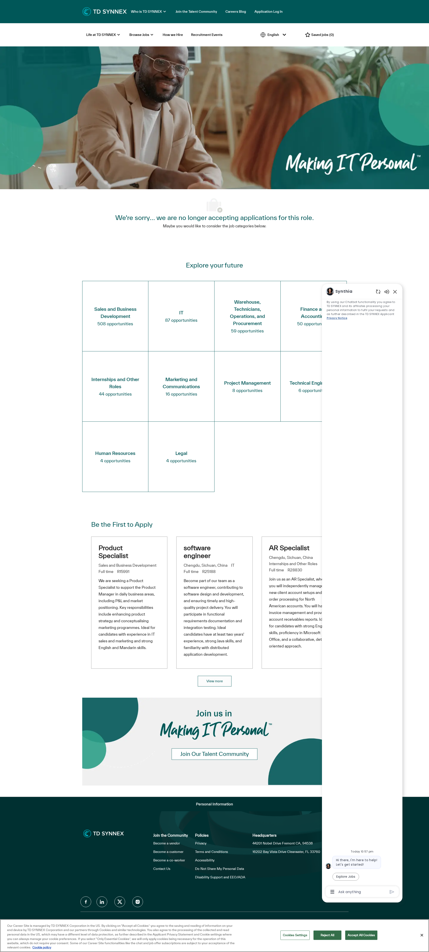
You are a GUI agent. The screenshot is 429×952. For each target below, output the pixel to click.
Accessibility (204, 860)
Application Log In (268, 11)
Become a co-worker (169, 860)
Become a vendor (166, 843)
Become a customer (168, 852)
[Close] (422, 935)
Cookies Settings (295, 935)
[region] (362, 591)
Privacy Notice (337, 318)
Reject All (327, 935)
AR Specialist (289, 548)
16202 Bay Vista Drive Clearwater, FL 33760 (286, 852)
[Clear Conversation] (378, 291)
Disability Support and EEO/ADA (220, 877)
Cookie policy (41, 947)
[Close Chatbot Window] (395, 291)
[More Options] (332, 891)
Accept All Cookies (361, 935)
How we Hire (173, 35)
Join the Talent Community (196, 11)
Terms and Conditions (211, 852)
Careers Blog (235, 11)
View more (214, 681)
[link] (214, 754)
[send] (392, 892)
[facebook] (85, 901)
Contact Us (161, 869)
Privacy (200, 843)
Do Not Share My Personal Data (219, 869)
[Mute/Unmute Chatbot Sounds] (386, 291)
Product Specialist (113, 551)
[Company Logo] (104, 11)
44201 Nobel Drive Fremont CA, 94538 (282, 843)
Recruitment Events (207, 35)
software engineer (197, 551)
